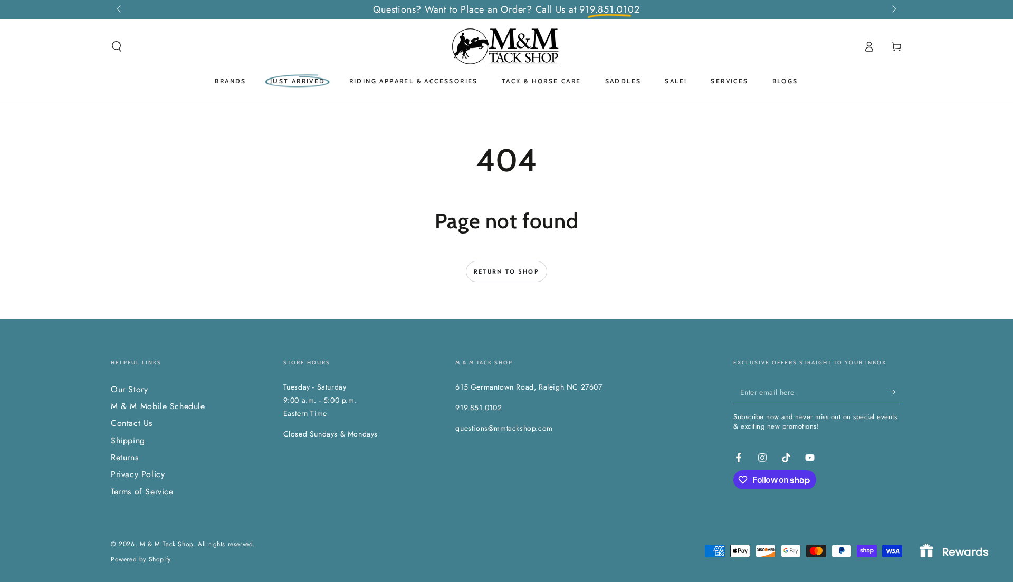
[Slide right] (893, 9)
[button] (116, 46)
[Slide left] (120, 9)
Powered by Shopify (141, 559)
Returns (124, 457)
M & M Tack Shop (166, 544)
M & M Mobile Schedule (158, 406)
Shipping (128, 440)
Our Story (129, 389)
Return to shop (506, 271)
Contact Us (131, 423)
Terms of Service (142, 492)
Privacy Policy (138, 474)
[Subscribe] (896, 392)
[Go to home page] (506, 46)
